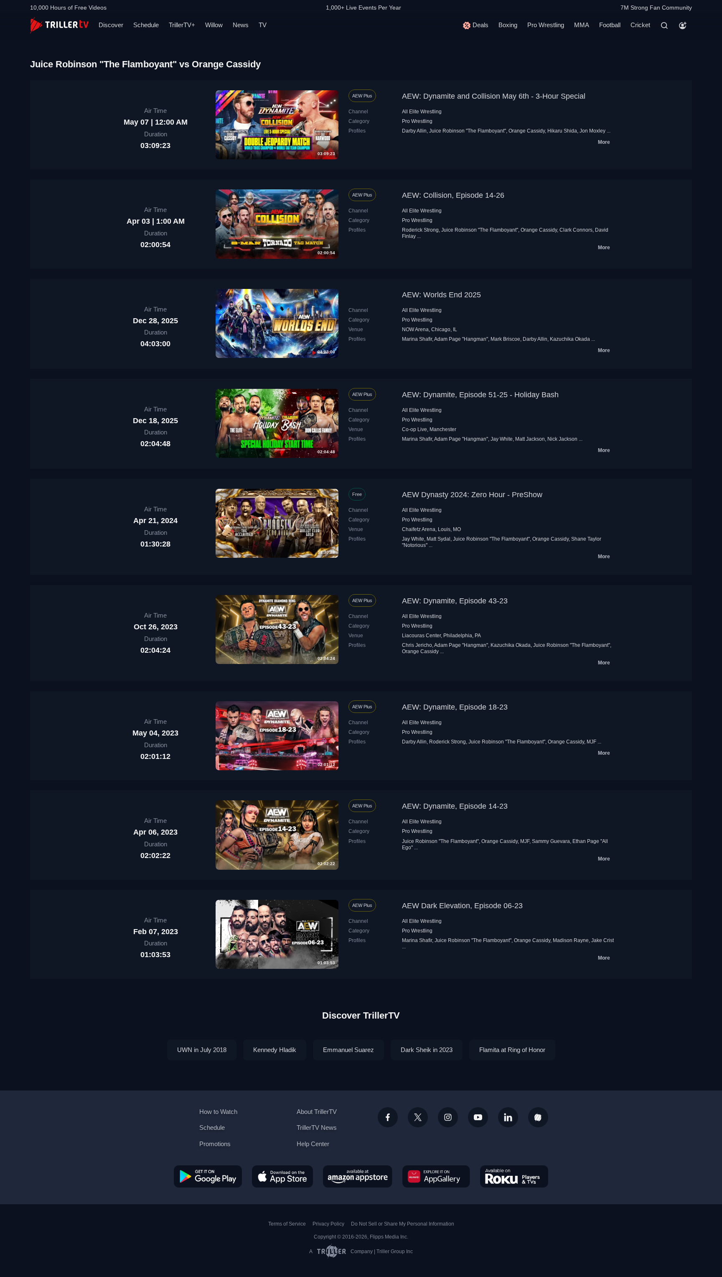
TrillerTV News (317, 1127)
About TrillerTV (317, 1111)
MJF (591, 742)
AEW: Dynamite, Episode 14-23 (455, 806)
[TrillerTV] (59, 25)
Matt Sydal (438, 539)
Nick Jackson (562, 439)
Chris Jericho (417, 645)
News (241, 24)
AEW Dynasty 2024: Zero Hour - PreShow (472, 494)
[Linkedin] (508, 1117)
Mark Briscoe (505, 339)
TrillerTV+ (182, 24)
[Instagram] (448, 1117)
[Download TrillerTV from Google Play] (208, 1176)
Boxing (507, 24)
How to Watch (218, 1111)
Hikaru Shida (562, 131)
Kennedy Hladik (274, 1049)
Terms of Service (287, 1224)
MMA (581, 24)
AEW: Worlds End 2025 (441, 295)
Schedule (146, 24)
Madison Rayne (571, 940)
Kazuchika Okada (570, 339)
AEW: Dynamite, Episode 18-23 (455, 707)
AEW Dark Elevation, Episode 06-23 (462, 906)
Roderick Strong (420, 230)
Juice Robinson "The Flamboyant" (467, 131)
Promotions (215, 1143)
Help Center (313, 1143)
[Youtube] (478, 1117)
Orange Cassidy (526, 131)
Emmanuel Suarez (348, 1049)
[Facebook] (388, 1117)
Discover (111, 24)
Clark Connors (575, 230)
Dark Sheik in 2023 (427, 1049)
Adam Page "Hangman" (461, 339)
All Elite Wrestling (422, 112)
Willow (214, 24)
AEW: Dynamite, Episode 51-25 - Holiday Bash (480, 395)
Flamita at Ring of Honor (512, 1049)
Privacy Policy (328, 1224)
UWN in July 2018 (201, 1049)
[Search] (664, 25)
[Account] (683, 25)
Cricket (640, 24)
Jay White (502, 439)
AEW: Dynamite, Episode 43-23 (455, 601)
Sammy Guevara (551, 841)
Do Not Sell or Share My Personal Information (402, 1224)
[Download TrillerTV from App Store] (282, 1176)
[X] (418, 1117)
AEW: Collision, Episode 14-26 (453, 195)
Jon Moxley (592, 131)
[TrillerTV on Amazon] (357, 1176)
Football (609, 24)
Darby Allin (414, 131)
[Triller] (538, 1117)
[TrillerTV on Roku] (514, 1176)
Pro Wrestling (545, 24)
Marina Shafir (417, 339)
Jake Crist (602, 940)
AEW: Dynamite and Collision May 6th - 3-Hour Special (493, 96)
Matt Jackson (530, 439)
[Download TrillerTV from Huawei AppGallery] (436, 1176)
